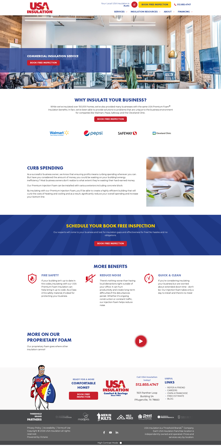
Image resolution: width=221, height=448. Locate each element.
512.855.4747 (184, 4)
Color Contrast (121, 443)
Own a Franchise (177, 393)
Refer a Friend (176, 387)
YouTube (110, 432)
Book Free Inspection (155, 4)
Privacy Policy (34, 428)
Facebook (104, 432)
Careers (172, 390)
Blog (170, 399)
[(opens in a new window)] (60, 417)
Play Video (141, 341)
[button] (121, 11)
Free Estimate (175, 396)
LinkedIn (117, 432)
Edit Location (134, 5)
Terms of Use (63, 428)
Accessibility (49, 428)
